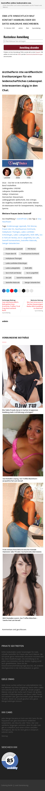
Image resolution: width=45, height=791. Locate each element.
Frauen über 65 (8, 229)
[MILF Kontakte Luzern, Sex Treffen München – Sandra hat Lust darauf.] (23, 615)
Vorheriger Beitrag (11, 305)
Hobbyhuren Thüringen (11, 232)
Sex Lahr (35, 237)
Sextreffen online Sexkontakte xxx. (16, 3)
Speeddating (36, 28)
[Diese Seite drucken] (31, 291)
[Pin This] (11, 291)
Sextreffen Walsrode (29, 240)
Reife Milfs (34, 235)
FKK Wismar (31, 226)
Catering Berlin (6, 785)
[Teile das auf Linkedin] (15, 291)
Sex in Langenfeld (24, 237)
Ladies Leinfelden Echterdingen (16, 263)
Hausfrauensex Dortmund (25, 229)
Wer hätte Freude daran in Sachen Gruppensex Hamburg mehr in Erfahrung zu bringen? (20, 411)
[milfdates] (17, 178)
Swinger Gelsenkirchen (11, 243)
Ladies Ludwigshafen (21, 235)
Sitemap (5, 736)
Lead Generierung (21, 785)
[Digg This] (23, 291)
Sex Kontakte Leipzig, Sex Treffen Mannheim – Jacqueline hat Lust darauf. (20, 480)
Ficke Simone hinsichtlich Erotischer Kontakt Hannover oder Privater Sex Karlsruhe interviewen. (22, 550)
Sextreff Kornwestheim (11, 240)
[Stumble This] (19, 291)
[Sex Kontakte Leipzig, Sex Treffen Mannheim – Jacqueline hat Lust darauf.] (23, 475)
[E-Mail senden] (27, 291)
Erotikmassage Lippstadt (16, 226)
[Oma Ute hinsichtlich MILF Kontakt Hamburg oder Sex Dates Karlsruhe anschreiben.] (22, 159)
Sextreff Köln (22, 219)
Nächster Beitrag (35, 304)
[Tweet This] (7, 291)
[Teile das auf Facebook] (4, 291)
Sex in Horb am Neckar (13, 273)
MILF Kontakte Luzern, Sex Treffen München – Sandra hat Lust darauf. (20, 619)
